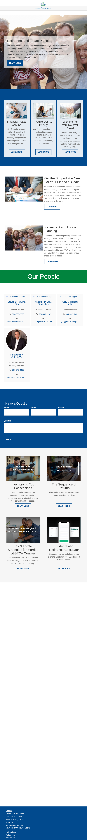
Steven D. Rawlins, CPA (17, 303)
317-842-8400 (18, 370)
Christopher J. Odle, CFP (16, 356)
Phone (61, 407)
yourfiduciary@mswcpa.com (18, 828)
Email (33, 407)
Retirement (10, 835)
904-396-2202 (18, 314)
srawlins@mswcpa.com (16, 321)
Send (8, 439)
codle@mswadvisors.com (16, 377)
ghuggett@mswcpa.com (70, 321)
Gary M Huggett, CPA (70, 303)
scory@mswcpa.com (43, 321)
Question (7, 421)
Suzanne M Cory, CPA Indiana (43, 303)
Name (6, 407)
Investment (10, 838)
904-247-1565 (71, 314)
